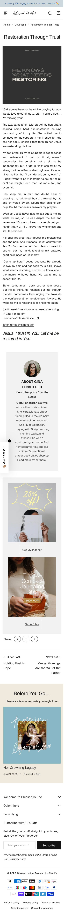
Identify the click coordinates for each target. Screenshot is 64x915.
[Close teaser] (9, 441)
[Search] (49, 13)
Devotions (20, 24)
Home (6, 24)
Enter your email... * (18, 859)
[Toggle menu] (5, 13)
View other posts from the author (32, 395)
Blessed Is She (24, 887)
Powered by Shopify (44, 887)
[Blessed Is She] (25, 13)
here (43, 460)
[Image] (32, 512)
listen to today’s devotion (18, 325)
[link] (17, 639)
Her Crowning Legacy (19, 767)
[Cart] (58, 13)
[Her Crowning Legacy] (32, 735)
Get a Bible (32, 624)
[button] (4, 457)
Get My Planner (32, 550)
